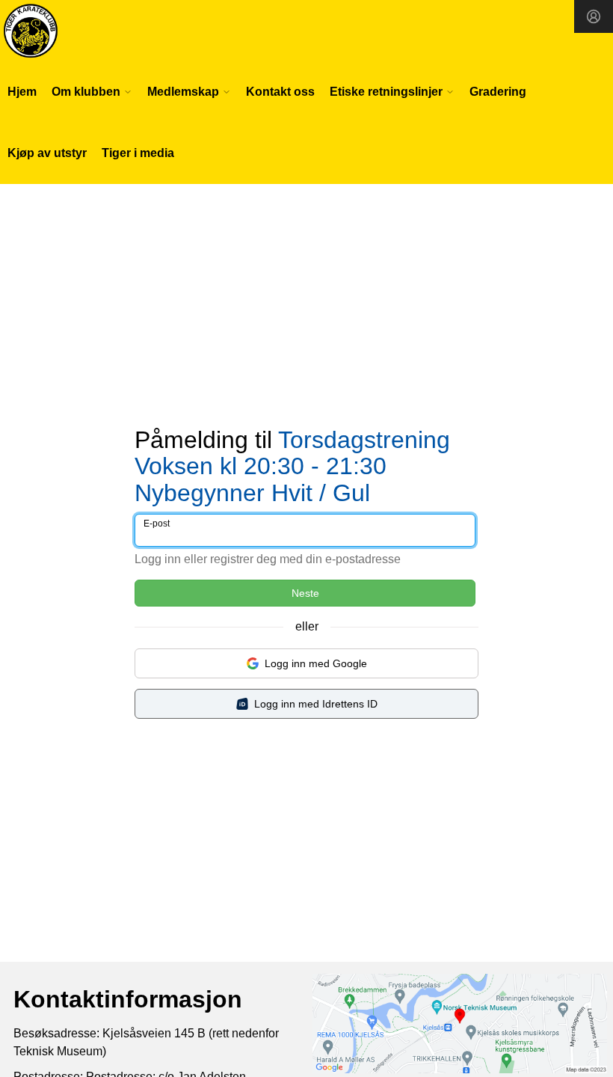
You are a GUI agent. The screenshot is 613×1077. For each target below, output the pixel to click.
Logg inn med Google (316, 663)
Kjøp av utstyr (47, 153)
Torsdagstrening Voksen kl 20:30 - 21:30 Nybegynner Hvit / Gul (292, 466)
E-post (157, 523)
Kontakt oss (280, 91)
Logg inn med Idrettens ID (316, 704)
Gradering (497, 91)
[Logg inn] (593, 16)
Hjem (22, 91)
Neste (305, 593)
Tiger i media (138, 153)
